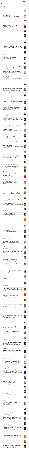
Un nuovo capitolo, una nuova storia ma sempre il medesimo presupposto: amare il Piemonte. (12, 429)
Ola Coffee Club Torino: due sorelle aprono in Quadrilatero (12, 440)
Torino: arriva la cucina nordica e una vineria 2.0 (10, 396)
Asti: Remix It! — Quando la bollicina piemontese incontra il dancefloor (12, 102)
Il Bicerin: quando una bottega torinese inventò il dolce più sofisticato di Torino (12, 403)
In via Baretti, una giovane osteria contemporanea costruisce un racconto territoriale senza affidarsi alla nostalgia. (12, 48)
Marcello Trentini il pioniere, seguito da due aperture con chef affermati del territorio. (12, 284)
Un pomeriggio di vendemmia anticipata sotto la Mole (11, 66)
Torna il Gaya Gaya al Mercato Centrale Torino (10, 288)
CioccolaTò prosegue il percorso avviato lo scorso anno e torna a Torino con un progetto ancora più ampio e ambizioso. (12, 367)
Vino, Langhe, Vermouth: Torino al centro (9, 390)
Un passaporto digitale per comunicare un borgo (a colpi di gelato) (12, 89)
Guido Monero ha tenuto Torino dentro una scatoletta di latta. (11, 16)
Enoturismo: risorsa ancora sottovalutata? (9, 376)
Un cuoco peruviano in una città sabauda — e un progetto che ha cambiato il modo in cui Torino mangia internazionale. (13, 141)
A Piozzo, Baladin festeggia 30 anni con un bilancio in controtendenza (11, 77)
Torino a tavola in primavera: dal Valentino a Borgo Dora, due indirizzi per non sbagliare (12, 271)
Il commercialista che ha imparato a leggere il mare (11, 57)
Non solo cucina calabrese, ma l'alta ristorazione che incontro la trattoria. (12, 219)
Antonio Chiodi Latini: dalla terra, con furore (10, 225)
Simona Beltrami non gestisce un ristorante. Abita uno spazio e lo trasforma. (13, 204)
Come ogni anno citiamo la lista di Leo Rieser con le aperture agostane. (12, 31)
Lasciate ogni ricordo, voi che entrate (9, 181)
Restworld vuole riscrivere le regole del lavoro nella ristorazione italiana (11, 197)
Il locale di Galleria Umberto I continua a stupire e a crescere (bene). (11, 247)
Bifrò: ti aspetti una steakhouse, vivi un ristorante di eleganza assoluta (13, 252)
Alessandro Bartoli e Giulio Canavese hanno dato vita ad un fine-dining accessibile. (12, 72)
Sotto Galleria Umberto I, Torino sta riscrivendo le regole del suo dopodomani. (11, 183)
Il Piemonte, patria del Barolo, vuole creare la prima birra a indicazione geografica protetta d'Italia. (12, 11)
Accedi (27, 1)
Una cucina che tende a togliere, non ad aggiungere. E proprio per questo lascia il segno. (12, 119)
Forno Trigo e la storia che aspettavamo (9, 191)
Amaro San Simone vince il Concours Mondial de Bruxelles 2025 (12, 446)
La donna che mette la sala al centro (8, 203)
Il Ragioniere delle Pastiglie (7, 15)
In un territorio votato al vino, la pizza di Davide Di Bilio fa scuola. (11, 125)
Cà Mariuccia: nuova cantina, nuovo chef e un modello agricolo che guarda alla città (13, 257)
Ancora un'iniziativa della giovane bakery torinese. (9, 437)
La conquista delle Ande (6, 140)
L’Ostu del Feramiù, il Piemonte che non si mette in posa (12, 46)
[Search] (25, 8)
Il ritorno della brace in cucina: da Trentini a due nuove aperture (11, 282)
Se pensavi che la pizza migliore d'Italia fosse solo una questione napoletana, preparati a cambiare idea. (13, 53)
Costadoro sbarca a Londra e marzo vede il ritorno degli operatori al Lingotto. (11, 344)
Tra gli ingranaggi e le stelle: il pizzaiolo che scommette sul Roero (12, 124)
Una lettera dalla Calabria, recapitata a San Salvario (11, 218)
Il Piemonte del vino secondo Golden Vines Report (11, 386)
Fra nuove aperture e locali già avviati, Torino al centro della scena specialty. (12, 423)
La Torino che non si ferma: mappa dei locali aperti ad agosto (12, 30)
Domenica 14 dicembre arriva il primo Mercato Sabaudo (12, 417)
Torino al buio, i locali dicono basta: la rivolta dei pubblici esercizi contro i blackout (12, 94)
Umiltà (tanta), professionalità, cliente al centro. (9, 338)
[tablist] (7, 8)
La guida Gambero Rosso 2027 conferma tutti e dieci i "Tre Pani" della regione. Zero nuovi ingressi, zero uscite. (12, 109)
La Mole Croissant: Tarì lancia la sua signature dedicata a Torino (12, 436)
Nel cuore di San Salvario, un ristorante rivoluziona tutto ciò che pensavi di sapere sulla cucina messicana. (12, 237)
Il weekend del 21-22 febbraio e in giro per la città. (9, 333)
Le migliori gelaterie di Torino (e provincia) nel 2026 (11, 263)
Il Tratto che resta (6, 20)
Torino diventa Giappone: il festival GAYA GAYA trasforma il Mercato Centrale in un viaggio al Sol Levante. (13, 290)
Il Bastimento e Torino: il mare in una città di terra (11, 118)
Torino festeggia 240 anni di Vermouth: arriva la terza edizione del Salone (11, 332)
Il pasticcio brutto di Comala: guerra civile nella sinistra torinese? (12, 321)
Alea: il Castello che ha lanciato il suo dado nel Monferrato (12, 71)
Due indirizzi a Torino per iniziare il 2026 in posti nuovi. (10, 397)
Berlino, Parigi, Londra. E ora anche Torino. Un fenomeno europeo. (11, 305)
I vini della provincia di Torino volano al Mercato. (9, 67)
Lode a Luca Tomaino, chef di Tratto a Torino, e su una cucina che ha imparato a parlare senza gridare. (11, 21)
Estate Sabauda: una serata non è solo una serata (10, 166)
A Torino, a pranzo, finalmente (7, 145)
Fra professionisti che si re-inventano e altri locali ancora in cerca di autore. (12, 413)
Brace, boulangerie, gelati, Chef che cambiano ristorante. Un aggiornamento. (10, 278)
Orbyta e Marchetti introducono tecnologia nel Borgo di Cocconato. (11, 90)
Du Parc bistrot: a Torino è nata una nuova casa (10, 241)
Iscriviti (24, 1)
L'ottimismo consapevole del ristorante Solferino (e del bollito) (11, 337)
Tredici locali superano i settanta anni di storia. (9, 382)
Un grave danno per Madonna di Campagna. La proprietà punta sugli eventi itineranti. (12, 372)
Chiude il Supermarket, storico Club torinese (10, 371)
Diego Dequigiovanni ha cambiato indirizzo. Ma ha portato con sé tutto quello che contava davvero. (12, 242)
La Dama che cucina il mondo (7, 213)
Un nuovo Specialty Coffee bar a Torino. (8, 441)
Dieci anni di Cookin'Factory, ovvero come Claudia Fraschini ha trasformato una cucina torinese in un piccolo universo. (12, 215)
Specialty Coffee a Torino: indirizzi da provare (10, 422)
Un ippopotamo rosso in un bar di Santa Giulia (10, 25)
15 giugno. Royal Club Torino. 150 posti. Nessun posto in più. (11, 167)
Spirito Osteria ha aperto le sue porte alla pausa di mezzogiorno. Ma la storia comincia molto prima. (13, 147)
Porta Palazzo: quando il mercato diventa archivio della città (12, 361)
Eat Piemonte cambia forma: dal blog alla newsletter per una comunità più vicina (12, 428)
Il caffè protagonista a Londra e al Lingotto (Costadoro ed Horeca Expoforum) (12, 343)
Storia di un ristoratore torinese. (7, 58)
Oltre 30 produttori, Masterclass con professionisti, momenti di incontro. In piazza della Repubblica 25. (12, 418)
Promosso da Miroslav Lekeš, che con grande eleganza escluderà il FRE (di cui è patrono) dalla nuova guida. (12, 357)
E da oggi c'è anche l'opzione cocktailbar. (8, 253)
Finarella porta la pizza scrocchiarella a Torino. (9, 176)
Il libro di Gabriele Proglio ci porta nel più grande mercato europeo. (11, 362)
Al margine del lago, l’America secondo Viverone (10, 41)
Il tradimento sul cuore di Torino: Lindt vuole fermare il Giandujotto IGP (11, 161)
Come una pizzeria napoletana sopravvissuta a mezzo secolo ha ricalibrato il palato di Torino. (12, 130)
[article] (14, 12)
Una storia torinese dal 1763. (6, 404)
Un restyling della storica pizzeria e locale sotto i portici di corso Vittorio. (12, 352)
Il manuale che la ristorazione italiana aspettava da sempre (12, 293)
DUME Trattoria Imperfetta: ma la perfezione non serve (12, 246)
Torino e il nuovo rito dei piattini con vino (9, 412)
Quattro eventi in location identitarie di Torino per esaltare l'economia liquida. (12, 392)
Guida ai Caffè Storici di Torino (8, 381)
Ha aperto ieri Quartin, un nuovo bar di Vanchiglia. (9, 26)
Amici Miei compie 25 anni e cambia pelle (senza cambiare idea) (12, 351)
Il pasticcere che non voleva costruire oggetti (10, 134)
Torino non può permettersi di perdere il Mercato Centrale (12, 155)
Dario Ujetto (6, 12)
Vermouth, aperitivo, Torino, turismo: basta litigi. (9, 317)
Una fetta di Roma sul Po (6, 175)
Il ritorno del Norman (6, 230)
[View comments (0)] (9, 18)
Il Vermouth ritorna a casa (7, 169)
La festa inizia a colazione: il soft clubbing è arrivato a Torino (12, 304)
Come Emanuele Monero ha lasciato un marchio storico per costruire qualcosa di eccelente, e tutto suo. (12, 114)
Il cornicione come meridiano (7, 129)
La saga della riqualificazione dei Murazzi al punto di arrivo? (10, 35)
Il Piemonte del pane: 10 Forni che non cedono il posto (11, 107)
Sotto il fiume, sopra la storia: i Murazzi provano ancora (11, 34)
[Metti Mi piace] (3, 81)
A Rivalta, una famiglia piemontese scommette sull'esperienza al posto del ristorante (13, 83)
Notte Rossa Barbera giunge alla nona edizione (10, 326)
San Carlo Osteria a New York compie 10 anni (10, 299)
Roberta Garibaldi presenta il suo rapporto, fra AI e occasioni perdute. (12, 377)
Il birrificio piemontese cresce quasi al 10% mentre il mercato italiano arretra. (12, 79)
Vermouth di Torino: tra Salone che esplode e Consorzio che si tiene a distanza (12, 316)
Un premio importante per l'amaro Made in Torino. (9, 447)
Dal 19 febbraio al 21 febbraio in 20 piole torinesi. (9, 327)
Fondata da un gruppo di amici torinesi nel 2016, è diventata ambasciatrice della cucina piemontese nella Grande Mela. (12, 300)
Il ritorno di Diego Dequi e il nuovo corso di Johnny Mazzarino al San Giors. (12, 272)
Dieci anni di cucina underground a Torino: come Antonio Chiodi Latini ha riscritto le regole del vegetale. (12, 226)
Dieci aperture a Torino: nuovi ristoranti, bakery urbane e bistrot (12, 276)
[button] (1, 3)
